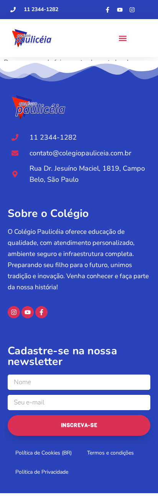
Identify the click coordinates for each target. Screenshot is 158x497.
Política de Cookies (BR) (43, 452)
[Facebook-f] (108, 9)
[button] (122, 38)
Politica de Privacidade (41, 472)
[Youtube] (120, 9)
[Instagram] (132, 9)
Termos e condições (110, 452)
